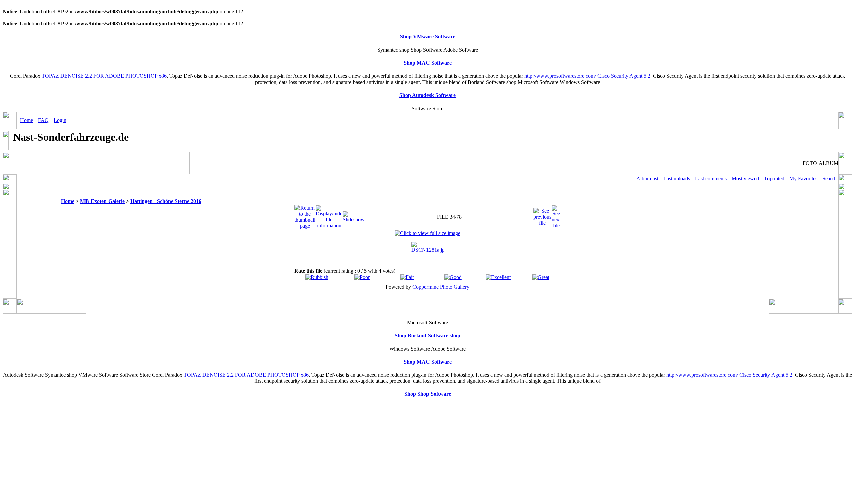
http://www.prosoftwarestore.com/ (560, 76)
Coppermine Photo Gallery (440, 287)
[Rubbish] (316, 277)
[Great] (540, 277)
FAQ (43, 120)
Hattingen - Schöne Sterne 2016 (165, 201)
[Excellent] (498, 277)
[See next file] (556, 215)
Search (829, 178)
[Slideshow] (354, 215)
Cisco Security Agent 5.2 (623, 76)
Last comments (711, 178)
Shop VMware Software (427, 36)
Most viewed (745, 178)
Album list (647, 178)
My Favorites (803, 178)
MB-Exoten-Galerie (102, 201)
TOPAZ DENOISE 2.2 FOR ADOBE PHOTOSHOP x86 (104, 76)
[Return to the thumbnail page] (304, 215)
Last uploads (676, 178)
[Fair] (407, 277)
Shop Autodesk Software (427, 95)
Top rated (774, 178)
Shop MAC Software (428, 63)
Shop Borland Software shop (427, 335)
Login (60, 120)
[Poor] (362, 277)
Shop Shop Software (427, 394)
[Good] (453, 277)
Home (26, 120)
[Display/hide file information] (329, 215)
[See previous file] (542, 215)
